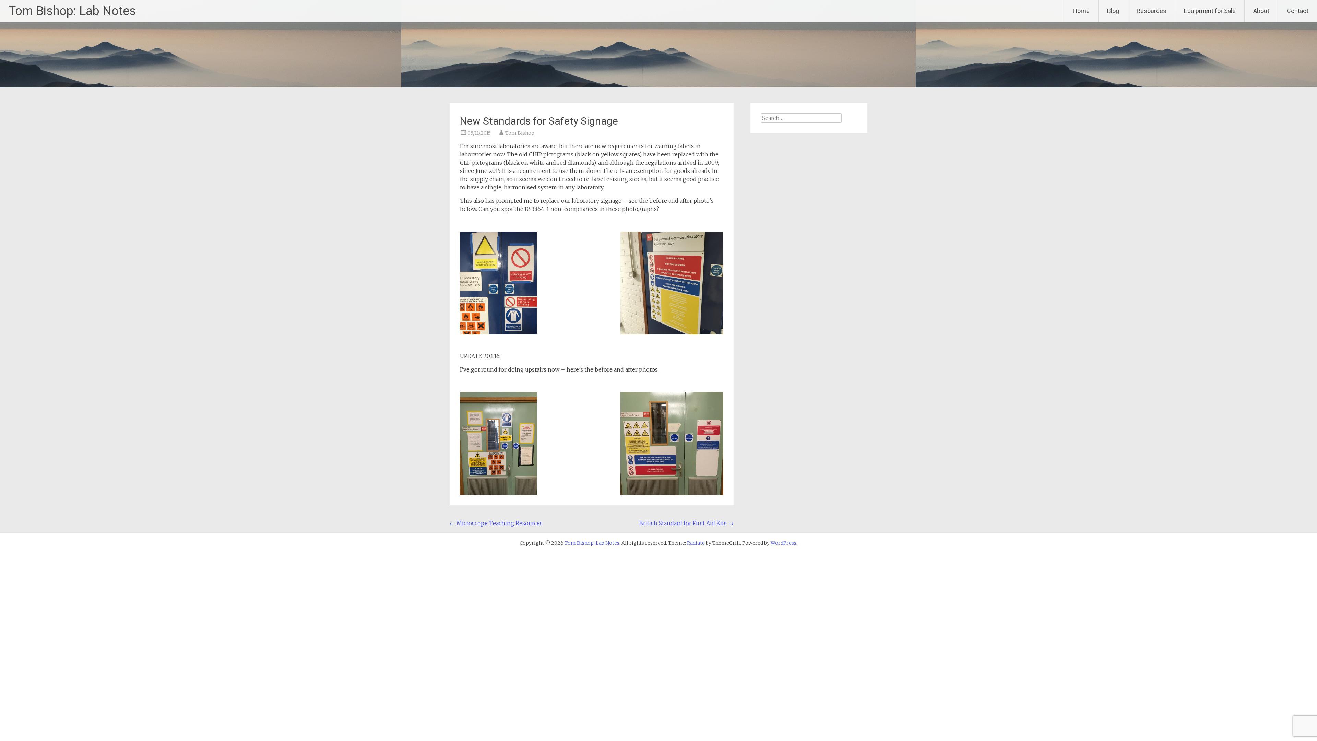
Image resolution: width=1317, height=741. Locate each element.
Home (1081, 10)
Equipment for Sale (1210, 10)
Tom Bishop (519, 133)
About (1261, 10)
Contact (1297, 10)
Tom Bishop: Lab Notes (72, 11)
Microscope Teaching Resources (496, 523)
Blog (1113, 10)
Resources (1151, 10)
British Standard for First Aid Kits (686, 523)
